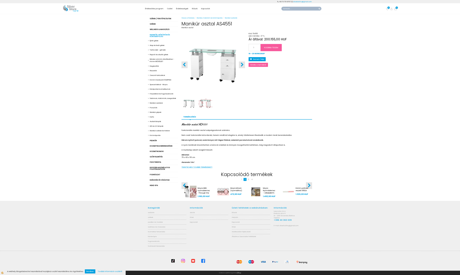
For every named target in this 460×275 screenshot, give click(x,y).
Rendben (90, 271)
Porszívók (153, 108)
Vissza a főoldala (187, 18)
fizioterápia (152, 236)
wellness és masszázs (156, 227)
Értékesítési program (154, 8)
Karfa (152, 117)
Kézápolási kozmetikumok (160, 89)
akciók (192, 212)
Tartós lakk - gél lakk (158, 50)
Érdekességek (182, 8)
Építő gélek (154, 41)
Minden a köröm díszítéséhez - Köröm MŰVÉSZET (162, 60)
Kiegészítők (154, 66)
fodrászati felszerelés (156, 246)
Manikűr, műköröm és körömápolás (210, 18)
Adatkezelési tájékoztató (241, 232)
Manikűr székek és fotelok (160, 131)
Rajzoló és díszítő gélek (159, 54)
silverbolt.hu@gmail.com (302, 2)
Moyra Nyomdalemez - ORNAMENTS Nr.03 (182, 192)
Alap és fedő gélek (157, 45)
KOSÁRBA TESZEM (271, 47)
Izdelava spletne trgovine (227, 273)
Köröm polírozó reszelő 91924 (215, 189)
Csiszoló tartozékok (157, 75)
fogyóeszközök (153, 241)
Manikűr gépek (155, 112)
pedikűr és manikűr (155, 222)
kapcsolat (194, 222)
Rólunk (195, 8)
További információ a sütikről (110, 271)
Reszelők (153, 70)
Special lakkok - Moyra (158, 84)
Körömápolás (155, 135)
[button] (242, 64)
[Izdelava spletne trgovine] (238, 273)
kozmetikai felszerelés (156, 232)
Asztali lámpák (155, 121)
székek (150, 217)
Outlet (169, 8)
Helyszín (235, 217)
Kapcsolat (205, 8)
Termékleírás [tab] (189, 117)
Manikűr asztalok (156, 103)
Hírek (234, 227)
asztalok (151, 212)
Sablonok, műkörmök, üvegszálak (163, 98)
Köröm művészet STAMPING (160, 80)
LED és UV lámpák (156, 126)
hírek (192, 217)
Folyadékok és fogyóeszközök (161, 94)
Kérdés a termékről (258, 65)
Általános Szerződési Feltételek (244, 236)
